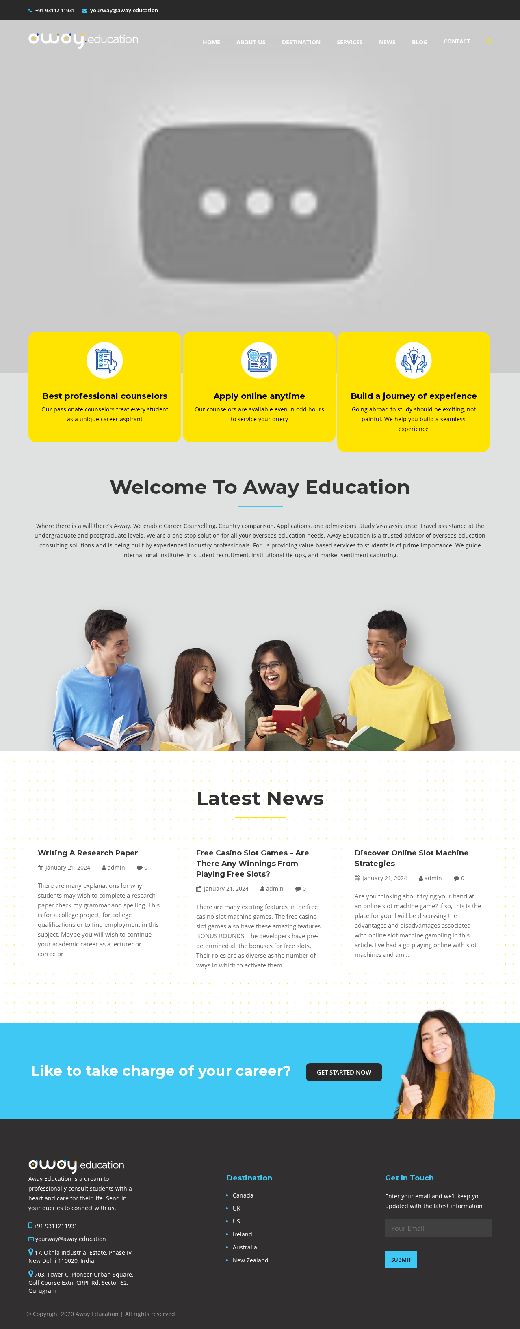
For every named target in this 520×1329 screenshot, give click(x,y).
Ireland (242, 1234)
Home (211, 42)
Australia (245, 1247)
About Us (251, 42)
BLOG (419, 42)
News (387, 42)
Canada (243, 1195)
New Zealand (251, 1260)
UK (236, 1208)
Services (350, 42)
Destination (301, 42)
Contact (457, 41)
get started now (344, 1072)
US (236, 1221)
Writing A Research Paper (88, 853)
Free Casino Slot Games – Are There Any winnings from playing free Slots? (252, 864)
